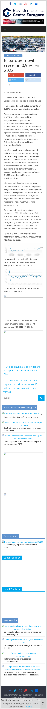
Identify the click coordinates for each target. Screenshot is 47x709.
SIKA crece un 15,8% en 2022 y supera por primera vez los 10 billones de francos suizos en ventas (20, 386)
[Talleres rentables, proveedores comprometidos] (23, 653)
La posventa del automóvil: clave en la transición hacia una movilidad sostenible (21, 673)
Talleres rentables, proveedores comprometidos (17, 660)
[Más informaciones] (9, 85)
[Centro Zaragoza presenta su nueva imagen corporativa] (23, 422)
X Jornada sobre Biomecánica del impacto (23, 415)
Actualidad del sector (13, 56)
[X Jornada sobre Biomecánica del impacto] (21, 413)
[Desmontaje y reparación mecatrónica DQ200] (22, 542)
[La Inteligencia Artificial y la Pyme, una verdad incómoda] (23, 639)
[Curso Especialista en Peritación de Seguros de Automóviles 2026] (23, 435)
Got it (29, 706)
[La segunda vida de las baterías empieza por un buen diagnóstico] (23, 626)
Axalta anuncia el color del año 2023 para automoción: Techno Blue (22, 370)
